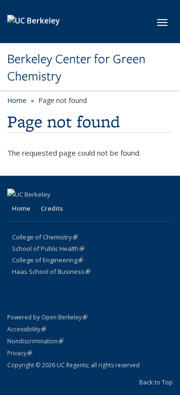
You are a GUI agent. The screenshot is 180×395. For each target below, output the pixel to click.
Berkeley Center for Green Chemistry (76, 67)
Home (16, 100)
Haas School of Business (51, 271)
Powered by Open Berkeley (47, 317)
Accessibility (26, 329)
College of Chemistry (45, 237)
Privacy (19, 353)
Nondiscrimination (35, 341)
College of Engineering (47, 260)
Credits (52, 208)
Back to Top (156, 382)
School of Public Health (48, 248)
